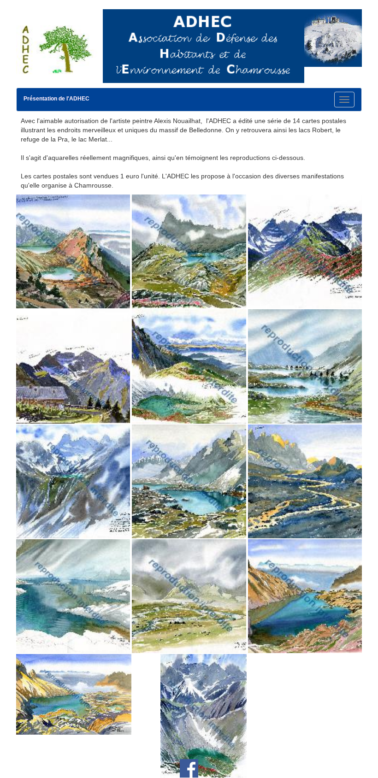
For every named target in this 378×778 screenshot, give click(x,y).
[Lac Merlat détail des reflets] (73, 595)
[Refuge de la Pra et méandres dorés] (305, 480)
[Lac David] (305, 595)
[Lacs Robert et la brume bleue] (305, 366)
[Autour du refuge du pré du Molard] (73, 366)
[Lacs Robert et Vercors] (73, 250)
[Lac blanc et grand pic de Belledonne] (73, 480)
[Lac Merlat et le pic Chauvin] (189, 250)
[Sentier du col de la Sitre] (305, 250)
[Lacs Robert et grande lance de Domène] (189, 480)
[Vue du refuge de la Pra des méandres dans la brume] (189, 595)
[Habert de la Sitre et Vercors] (189, 366)
